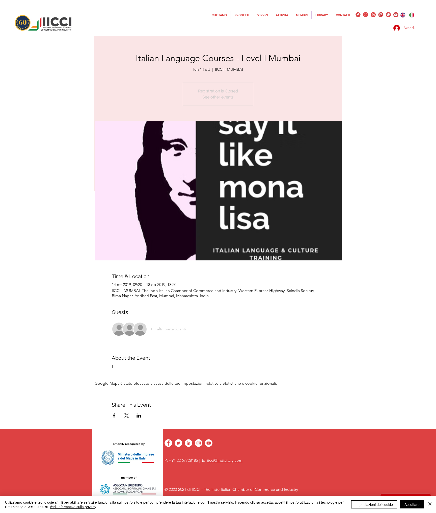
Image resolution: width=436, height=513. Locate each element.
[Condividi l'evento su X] (126, 415)
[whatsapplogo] (388, 14)
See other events (218, 97)
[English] (402, 15)
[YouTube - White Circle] (208, 443)
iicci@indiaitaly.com (224, 460)
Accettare (412, 504)
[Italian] (411, 15)
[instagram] (380, 14)
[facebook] (358, 14)
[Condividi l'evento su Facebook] (114, 415)
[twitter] (365, 14)
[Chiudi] (430, 504)
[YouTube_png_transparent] (395, 14)
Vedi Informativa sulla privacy (73, 506)
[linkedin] (373, 14)
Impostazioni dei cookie (374, 504)
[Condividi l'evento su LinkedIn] (139, 415)
